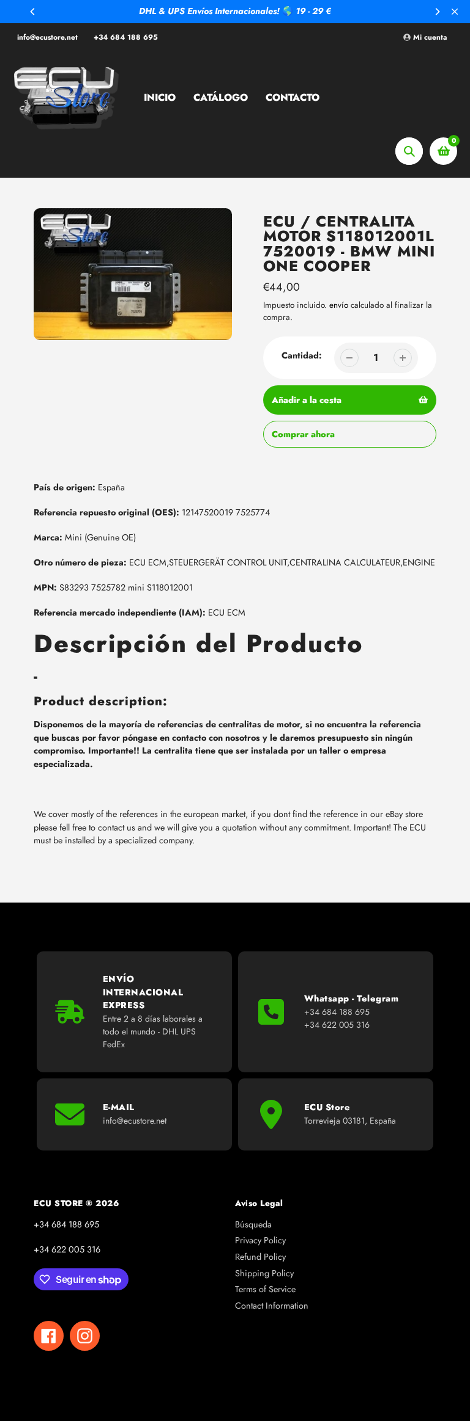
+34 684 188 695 (126, 37)
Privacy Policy (260, 1240)
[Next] (437, 11)
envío (340, 305)
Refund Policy (260, 1257)
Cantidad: (302, 355)
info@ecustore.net (47, 37)
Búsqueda (253, 1224)
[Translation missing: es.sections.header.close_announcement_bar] (455, 11)
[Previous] (33, 11)
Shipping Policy (264, 1273)
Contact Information (271, 1305)
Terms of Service (265, 1289)
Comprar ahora (303, 434)
